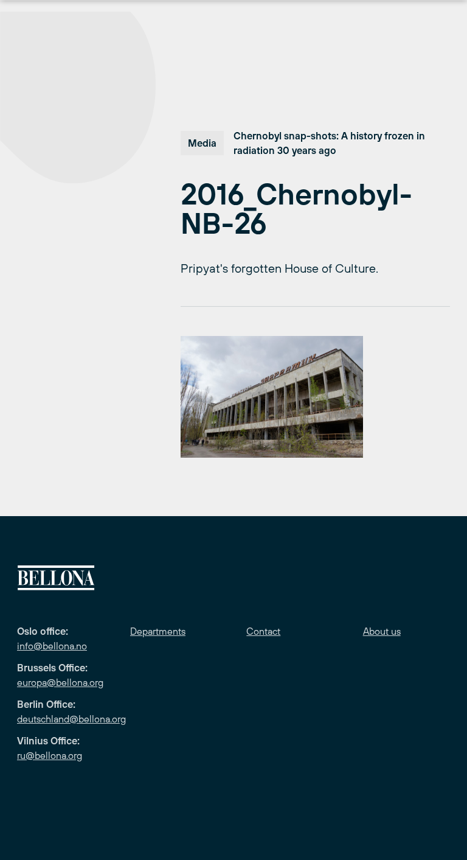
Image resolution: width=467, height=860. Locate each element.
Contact (263, 631)
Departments (157, 631)
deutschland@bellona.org (71, 718)
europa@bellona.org (60, 682)
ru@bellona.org (49, 755)
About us (382, 631)
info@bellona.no (52, 645)
